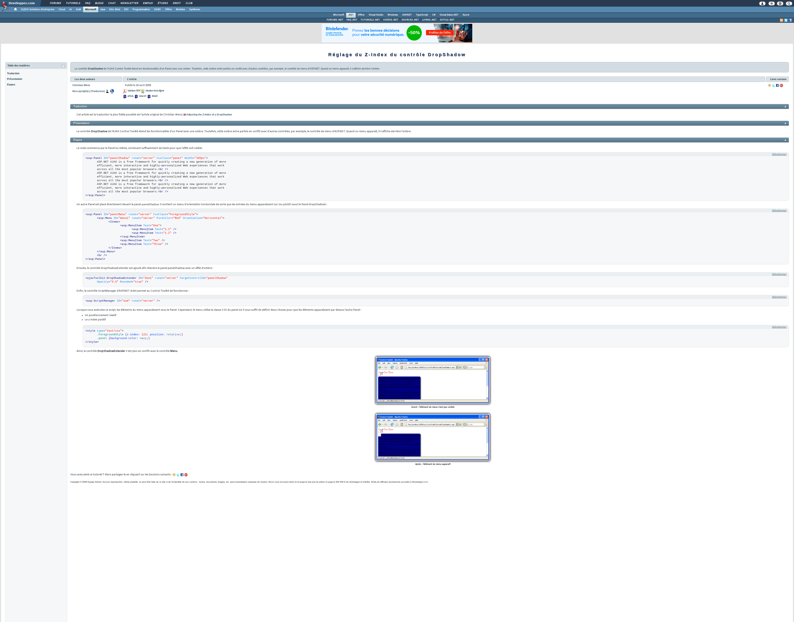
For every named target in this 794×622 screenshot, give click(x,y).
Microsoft (90, 9)
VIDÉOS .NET (390, 19)
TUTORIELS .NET (370, 19)
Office (168, 9)
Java (102, 9)
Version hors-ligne (154, 90)
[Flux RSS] (781, 20)
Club (189, 3)
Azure (466, 14)
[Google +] (781, 85)
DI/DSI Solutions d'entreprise (37, 9)
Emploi (147, 3)
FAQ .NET (352, 19)
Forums (55, 3)
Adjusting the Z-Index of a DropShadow (209, 114)
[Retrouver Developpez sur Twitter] (786, 20)
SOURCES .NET (410, 19)
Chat (112, 3)
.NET (351, 14)
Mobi (154, 96)
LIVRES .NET (429, 19)
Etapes (11, 84)
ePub (130, 96)
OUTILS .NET (447, 19)
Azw (141, 96)
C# (433, 14)
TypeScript (422, 14)
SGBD (157, 9)
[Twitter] (773, 85)
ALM (78, 9)
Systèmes (194, 9)
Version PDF (133, 90)
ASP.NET (407, 14)
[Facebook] (777, 85)
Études (162, 3)
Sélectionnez (779, 154)
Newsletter (129, 3)
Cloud (62, 9)
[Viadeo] (769, 85)
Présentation (14, 79)
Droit (176, 3)
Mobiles (180, 9)
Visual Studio (376, 14)
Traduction (13, 73)
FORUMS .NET (335, 19)
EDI (126, 9)
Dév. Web (114, 9)
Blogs (99, 3)
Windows (392, 14)
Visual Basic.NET (449, 14)
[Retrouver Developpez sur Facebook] (790, 20)
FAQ (87, 3)
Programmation (141, 9)
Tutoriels (72, 3)
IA (70, 9)
